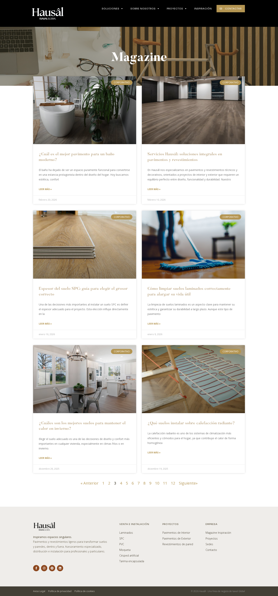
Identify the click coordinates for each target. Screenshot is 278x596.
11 (165, 483)
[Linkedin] (60, 568)
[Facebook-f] (36, 568)
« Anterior (90, 483)
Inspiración (203, 8)
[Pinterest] (52, 568)
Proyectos (175, 8)
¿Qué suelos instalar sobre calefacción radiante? (191, 423)
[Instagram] (44, 568)
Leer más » (45, 189)
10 (157, 483)
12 (173, 483)
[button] (231, 8)
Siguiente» (188, 483)
